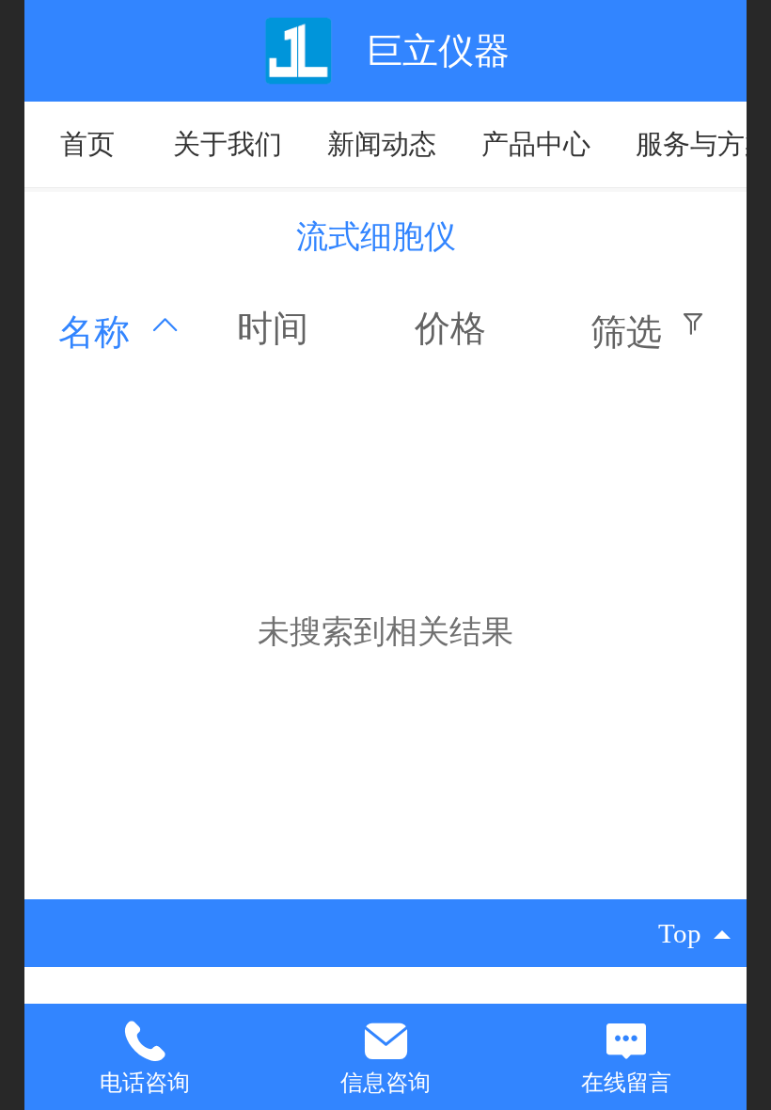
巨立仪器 (438, 50)
